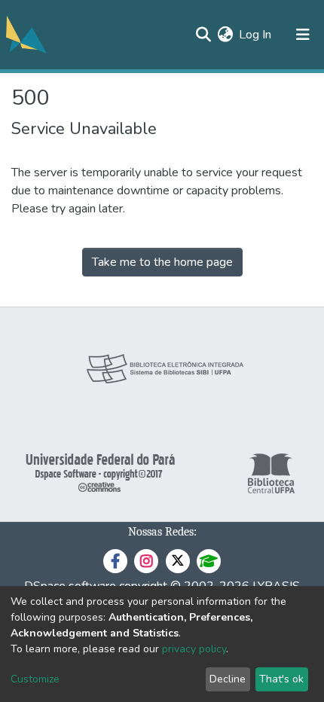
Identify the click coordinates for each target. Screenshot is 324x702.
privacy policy (194, 649)
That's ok (281, 679)
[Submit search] (203, 35)
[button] (224, 35)
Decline (227, 679)
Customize (35, 679)
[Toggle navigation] (303, 35)
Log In (256, 34)
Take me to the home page (162, 262)
